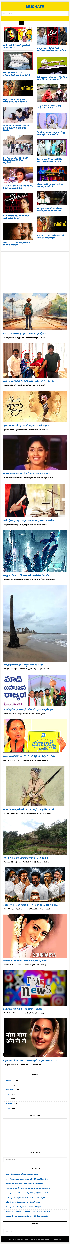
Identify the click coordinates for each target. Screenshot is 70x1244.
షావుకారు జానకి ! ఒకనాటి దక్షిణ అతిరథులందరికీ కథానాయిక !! (49, 160)
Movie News (9, 1090)
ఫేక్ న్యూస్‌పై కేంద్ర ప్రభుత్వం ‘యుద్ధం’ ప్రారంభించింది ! (23, 1009)
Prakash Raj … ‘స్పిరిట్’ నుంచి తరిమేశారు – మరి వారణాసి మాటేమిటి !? (51, 50)
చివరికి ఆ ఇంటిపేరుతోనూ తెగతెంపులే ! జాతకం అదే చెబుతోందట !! (29, 381)
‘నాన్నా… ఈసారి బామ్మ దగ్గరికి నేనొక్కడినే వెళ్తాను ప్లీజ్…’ (24, 334)
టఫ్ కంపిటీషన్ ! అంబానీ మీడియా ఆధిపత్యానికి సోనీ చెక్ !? (50, 185)
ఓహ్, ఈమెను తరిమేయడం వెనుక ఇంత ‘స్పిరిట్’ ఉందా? (16, 217)
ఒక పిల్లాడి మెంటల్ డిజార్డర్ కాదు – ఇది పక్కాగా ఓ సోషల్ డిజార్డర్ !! (50, 210)
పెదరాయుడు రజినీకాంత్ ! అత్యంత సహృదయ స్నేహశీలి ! (25, 961)
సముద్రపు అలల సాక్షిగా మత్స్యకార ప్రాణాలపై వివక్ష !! (23, 665)
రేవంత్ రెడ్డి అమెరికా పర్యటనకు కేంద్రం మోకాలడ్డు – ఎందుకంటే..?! (51, 134)
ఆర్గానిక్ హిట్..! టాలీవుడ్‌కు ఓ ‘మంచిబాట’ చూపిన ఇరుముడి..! (15, 101)
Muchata (35, 7)
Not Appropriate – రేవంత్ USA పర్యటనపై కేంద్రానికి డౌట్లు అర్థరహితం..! (15, 160)
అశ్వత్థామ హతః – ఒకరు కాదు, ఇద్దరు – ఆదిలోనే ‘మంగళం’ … (27, 575)
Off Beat (8, 1094)
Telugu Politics (10, 1104)
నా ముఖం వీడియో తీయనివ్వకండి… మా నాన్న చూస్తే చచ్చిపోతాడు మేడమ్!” (16, 128)
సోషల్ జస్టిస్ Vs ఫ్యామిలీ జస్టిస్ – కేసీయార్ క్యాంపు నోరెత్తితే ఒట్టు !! (28, 710)
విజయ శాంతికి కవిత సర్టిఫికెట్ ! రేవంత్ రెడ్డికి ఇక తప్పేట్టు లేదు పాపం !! (30, 756)
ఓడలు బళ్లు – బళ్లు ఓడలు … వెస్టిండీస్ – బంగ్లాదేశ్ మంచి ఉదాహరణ (52, 78)
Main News (9, 1085)
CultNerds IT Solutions (54, 1239)
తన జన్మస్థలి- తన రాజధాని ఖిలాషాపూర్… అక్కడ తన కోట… (26, 858)
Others (7, 1099)
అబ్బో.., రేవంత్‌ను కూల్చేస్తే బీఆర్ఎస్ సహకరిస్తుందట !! (16, 46)
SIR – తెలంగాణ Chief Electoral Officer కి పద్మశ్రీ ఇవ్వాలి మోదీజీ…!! (16, 74)
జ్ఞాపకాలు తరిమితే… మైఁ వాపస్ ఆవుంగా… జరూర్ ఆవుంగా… (27, 426)
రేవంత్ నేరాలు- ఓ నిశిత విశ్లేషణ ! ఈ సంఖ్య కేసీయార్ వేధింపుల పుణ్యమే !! (31, 905)
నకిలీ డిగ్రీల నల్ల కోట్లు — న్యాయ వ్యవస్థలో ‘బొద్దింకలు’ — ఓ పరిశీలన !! (29, 521)
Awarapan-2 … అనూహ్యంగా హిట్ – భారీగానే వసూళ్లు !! (17, 244)
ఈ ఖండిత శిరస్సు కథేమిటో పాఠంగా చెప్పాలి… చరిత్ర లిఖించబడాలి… (29, 809)
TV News (8, 1108)
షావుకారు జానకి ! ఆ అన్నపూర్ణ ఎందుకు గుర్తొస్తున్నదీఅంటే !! (49, 107)
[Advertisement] (35, 272)
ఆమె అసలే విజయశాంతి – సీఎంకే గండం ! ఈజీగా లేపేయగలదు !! (28, 474)
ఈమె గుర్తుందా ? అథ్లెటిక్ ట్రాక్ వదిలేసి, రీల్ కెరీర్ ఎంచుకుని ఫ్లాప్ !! (18, 187)
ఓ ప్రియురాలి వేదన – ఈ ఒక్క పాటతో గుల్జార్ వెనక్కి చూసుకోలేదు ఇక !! (30, 1061)
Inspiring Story (10, 1081)
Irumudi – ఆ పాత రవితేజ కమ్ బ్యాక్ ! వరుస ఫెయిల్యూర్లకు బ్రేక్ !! (51, 237)
